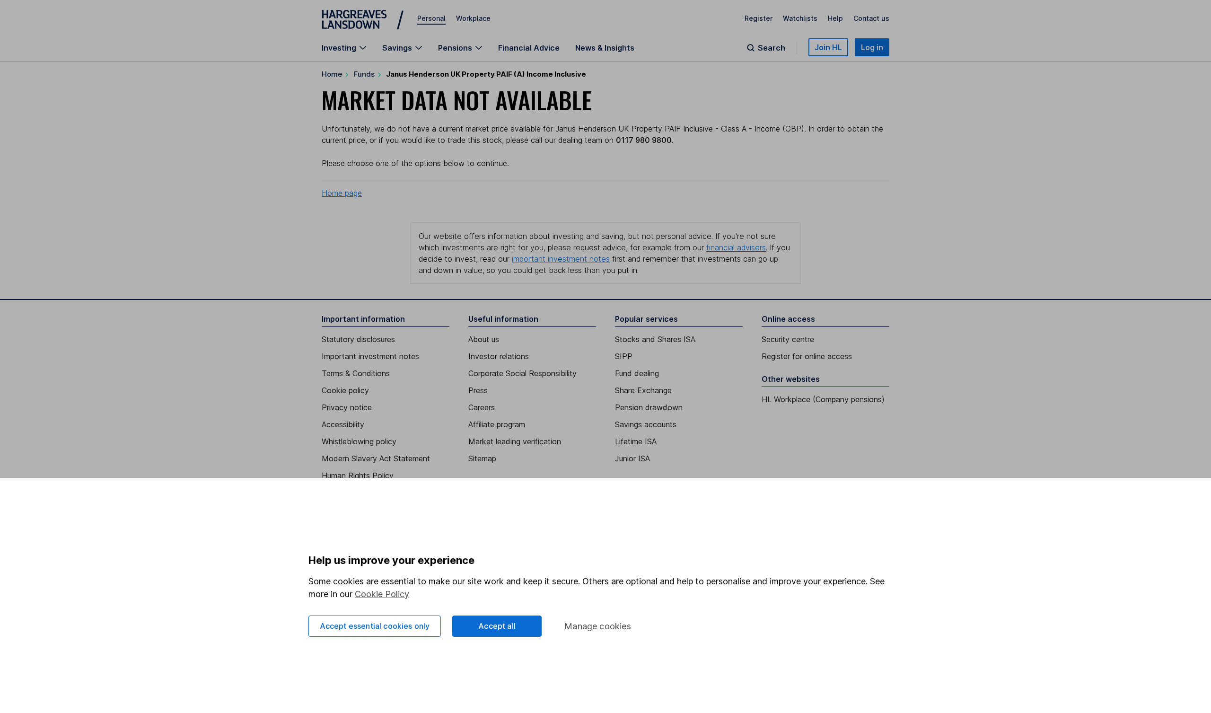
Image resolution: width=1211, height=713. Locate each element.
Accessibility (343, 424)
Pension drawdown (649, 407)
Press (478, 390)
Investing (339, 48)
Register (758, 18)
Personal (431, 18)
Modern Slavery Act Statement (376, 458)
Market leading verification (514, 441)
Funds (364, 74)
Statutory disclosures (358, 339)
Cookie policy (345, 390)
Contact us (871, 18)
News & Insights (604, 48)
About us (483, 339)
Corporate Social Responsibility (522, 373)
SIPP (623, 356)
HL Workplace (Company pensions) (823, 399)
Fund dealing (637, 373)
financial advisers (736, 247)
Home (332, 74)
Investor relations (498, 356)
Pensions (455, 48)
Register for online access (807, 356)
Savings (397, 48)
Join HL (828, 47)
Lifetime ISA (636, 441)
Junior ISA (632, 458)
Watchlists (800, 18)
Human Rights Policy (358, 475)
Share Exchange (643, 390)
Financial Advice (529, 48)
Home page (342, 193)
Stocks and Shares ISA (655, 339)
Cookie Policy (382, 594)
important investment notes (561, 259)
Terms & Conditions (356, 373)
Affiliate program (496, 424)
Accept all (497, 626)
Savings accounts (645, 424)
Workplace (473, 18)
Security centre (788, 339)
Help (835, 18)
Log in (872, 47)
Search (771, 48)
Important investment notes (370, 356)
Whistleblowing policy (359, 441)
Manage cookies (597, 626)
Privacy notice (347, 407)
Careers (481, 407)
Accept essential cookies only (375, 626)
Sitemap (482, 458)
